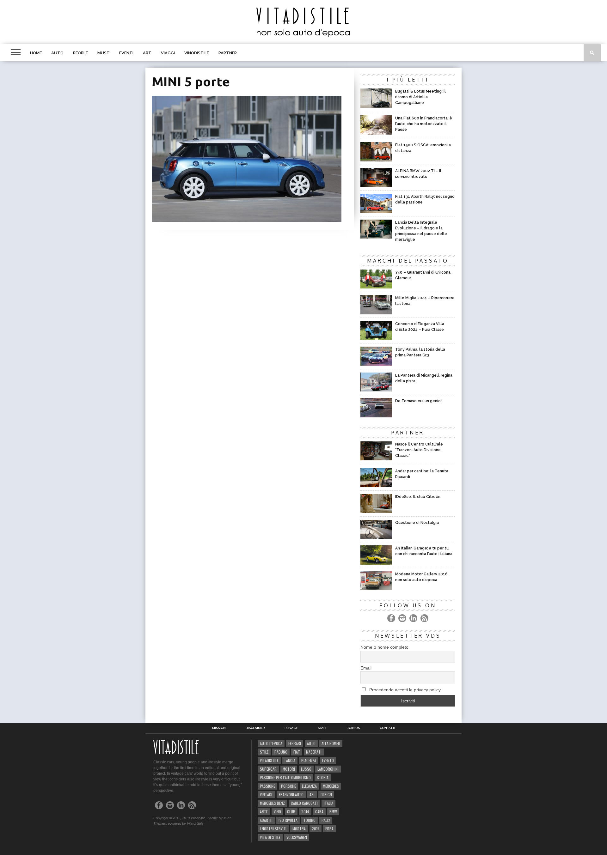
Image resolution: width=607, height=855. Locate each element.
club (291, 811)
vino (277, 811)
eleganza (309, 786)
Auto (57, 53)
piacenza (308, 760)
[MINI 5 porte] (246, 220)
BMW (333, 811)
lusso (306, 769)
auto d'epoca (271, 743)
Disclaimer (255, 728)
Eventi (126, 53)
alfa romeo (331, 743)
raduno (280, 752)
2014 (305, 811)
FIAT (296, 752)
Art (147, 53)
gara (319, 811)
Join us (353, 728)
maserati (314, 752)
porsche (288, 786)
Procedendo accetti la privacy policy (404, 689)
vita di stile (270, 837)
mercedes (331, 786)
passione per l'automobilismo (285, 777)
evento (328, 760)
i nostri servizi (273, 828)
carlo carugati (304, 803)
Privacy (291, 728)
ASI (312, 794)
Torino (310, 820)
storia (322, 777)
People (80, 53)
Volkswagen (296, 837)
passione (267, 786)
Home (36, 53)
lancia (290, 760)
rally (326, 820)
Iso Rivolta (288, 820)
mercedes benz (272, 803)
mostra (299, 828)
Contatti (387, 728)
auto (311, 743)
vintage (266, 794)
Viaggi (168, 53)
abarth (266, 820)
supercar (268, 769)
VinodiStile (196, 53)
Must (103, 53)
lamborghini (328, 769)
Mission (219, 728)
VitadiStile (269, 760)
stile (264, 752)
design (326, 794)
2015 (315, 828)
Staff (322, 728)
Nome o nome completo (384, 647)
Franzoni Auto (291, 794)
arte (264, 811)
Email (365, 667)
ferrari (294, 743)
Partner (227, 53)
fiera (329, 828)
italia (328, 803)
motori (289, 769)
